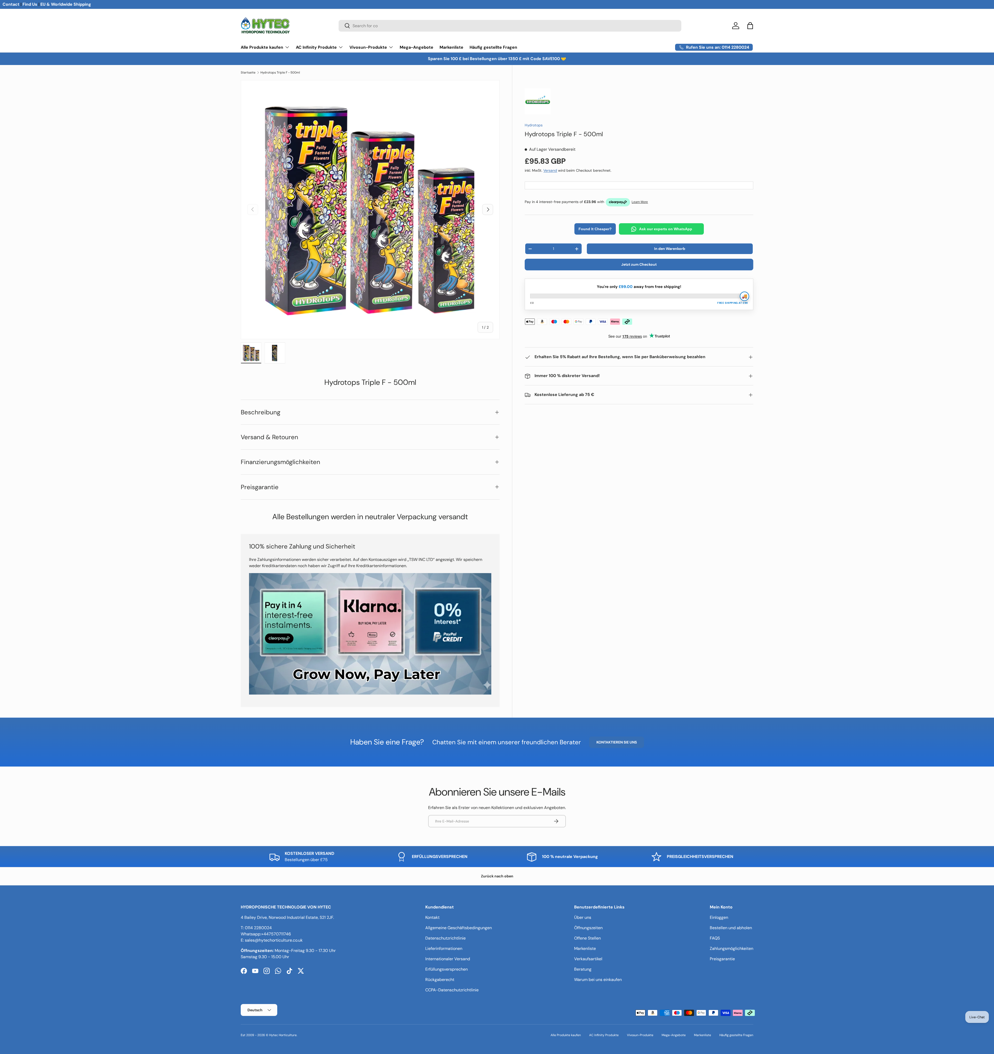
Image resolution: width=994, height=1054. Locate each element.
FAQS (715, 938)
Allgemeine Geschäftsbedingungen (458, 927)
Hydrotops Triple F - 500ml (280, 72)
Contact (11, 4)
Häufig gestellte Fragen (493, 47)
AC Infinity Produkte (316, 47)
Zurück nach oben (497, 876)
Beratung (582, 969)
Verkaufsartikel (588, 959)
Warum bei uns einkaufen (598, 979)
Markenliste (451, 47)
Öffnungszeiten (588, 927)
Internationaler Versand (447, 959)
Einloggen (719, 917)
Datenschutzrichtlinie (445, 938)
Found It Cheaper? (595, 229)
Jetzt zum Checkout (639, 264)
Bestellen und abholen (731, 927)
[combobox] (510, 26)
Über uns (582, 917)
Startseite (248, 72)
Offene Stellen (587, 938)
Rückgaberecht (439, 979)
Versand (550, 170)
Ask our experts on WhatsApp (665, 229)
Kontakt (432, 917)
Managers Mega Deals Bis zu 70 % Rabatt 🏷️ (497, 58)
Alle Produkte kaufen (262, 47)
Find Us (30, 4)
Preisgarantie (722, 959)
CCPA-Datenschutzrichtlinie (452, 990)
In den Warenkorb (669, 249)
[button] (750, 25)
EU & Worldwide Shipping (65, 4)
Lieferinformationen (443, 948)
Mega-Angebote (416, 47)
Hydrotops (534, 125)
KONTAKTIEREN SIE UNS (616, 742)
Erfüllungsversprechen (446, 969)
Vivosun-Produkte (368, 47)
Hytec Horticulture (283, 1035)
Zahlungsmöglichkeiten (731, 948)
